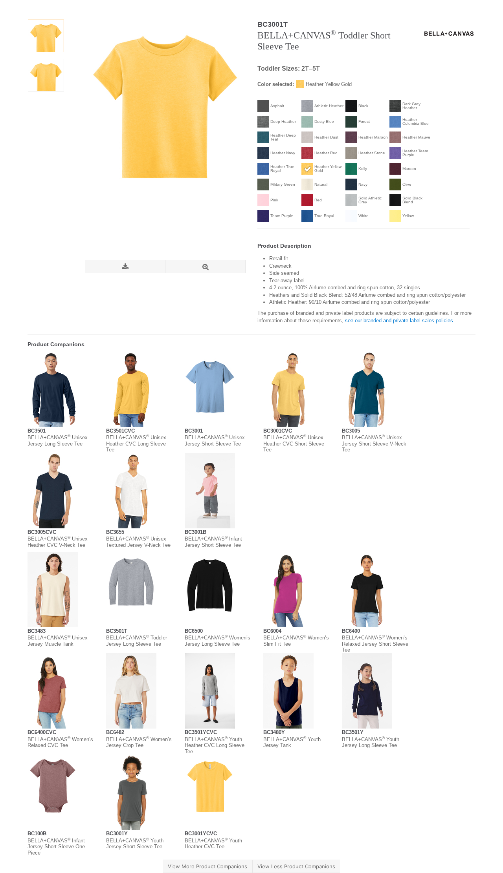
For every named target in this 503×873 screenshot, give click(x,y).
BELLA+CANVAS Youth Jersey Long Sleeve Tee (370, 742)
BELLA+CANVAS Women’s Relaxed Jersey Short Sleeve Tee (375, 644)
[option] (46, 36)
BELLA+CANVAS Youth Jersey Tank (292, 742)
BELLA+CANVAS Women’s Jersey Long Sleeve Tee (217, 641)
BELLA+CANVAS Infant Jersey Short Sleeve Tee (213, 542)
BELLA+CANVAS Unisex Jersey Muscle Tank (58, 641)
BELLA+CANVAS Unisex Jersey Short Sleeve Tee (215, 441)
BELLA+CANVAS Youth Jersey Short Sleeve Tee (134, 844)
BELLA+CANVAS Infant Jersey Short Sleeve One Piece (56, 847)
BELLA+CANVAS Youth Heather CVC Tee (213, 844)
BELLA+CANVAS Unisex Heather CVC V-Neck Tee (58, 542)
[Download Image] (125, 267)
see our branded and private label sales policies (399, 320)
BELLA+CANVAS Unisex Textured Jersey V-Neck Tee (138, 542)
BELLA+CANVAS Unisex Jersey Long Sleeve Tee (58, 441)
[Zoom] (205, 267)
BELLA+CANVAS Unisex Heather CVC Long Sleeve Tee (136, 444)
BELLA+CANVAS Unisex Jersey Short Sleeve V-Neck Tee (374, 444)
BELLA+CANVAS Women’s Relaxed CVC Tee (60, 742)
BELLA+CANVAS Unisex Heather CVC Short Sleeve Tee (293, 444)
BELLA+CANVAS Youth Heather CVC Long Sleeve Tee (214, 745)
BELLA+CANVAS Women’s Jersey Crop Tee (139, 742)
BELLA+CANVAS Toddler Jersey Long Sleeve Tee (136, 641)
